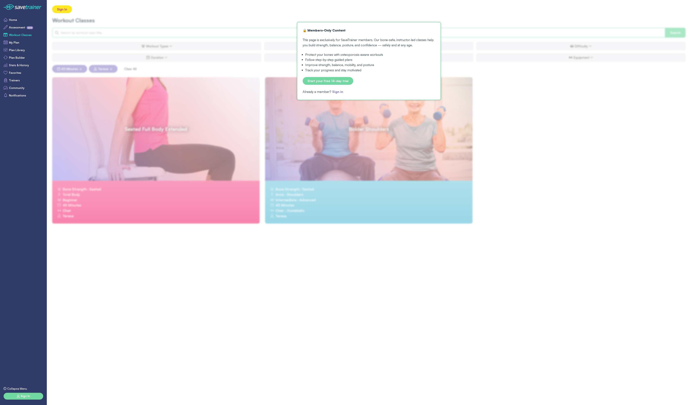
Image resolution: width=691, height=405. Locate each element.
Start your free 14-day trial (328, 81)
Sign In (62, 9)
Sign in (337, 92)
